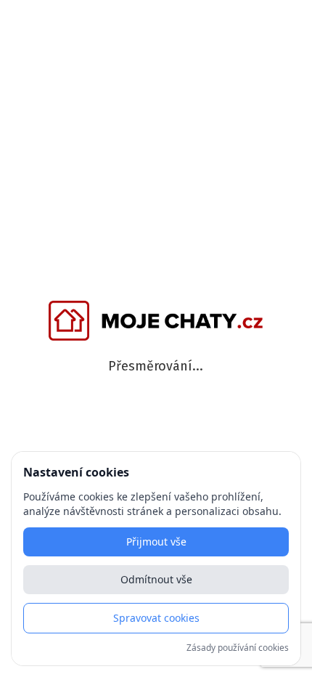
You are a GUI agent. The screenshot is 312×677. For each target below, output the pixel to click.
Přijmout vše (156, 541)
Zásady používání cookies (237, 648)
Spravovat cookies (156, 618)
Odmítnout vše (156, 579)
